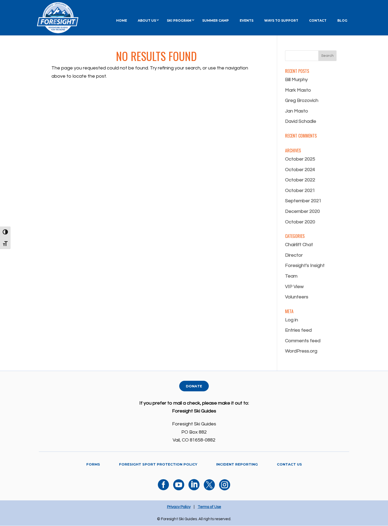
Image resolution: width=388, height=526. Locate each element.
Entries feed (298, 330)
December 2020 (302, 211)
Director (294, 255)
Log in (291, 319)
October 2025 (300, 159)
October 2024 (300, 169)
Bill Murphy (296, 79)
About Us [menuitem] (147, 20)
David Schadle (300, 121)
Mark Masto (298, 90)
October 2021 (300, 190)
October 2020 (300, 221)
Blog (342, 20)
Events (246, 20)
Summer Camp (215, 20)
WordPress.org (301, 351)
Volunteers (296, 296)
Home (121, 20)
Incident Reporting (237, 464)
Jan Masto (296, 111)
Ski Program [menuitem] (179, 20)
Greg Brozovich (301, 100)
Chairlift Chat (299, 244)
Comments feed (302, 340)
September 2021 (303, 200)
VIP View (294, 286)
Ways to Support (281, 20)
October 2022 (300, 179)
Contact (318, 20)
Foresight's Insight (305, 265)
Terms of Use (209, 507)
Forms (93, 464)
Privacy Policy (179, 507)
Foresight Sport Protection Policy (158, 464)
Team (291, 276)
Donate (194, 386)
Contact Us (289, 464)
